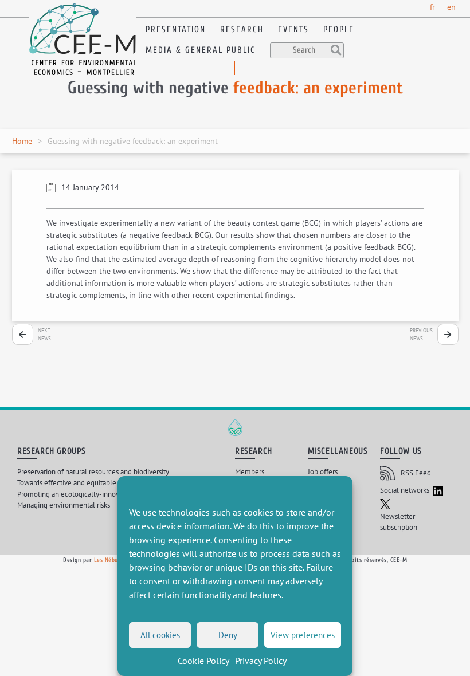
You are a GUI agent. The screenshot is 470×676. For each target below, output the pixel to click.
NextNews (44, 334)
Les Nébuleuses (114, 560)
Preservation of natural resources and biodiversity (93, 472)
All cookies (160, 635)
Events (293, 29)
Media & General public (201, 50)
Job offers (323, 472)
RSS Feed (416, 473)
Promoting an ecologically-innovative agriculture (93, 494)
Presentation (176, 29)
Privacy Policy (261, 660)
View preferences (303, 635)
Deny (227, 635)
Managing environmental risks (63, 505)
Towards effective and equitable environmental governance (109, 483)
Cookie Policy (203, 660)
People (338, 29)
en (451, 7)
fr (432, 7)
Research (242, 29)
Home (22, 141)
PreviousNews (421, 334)
